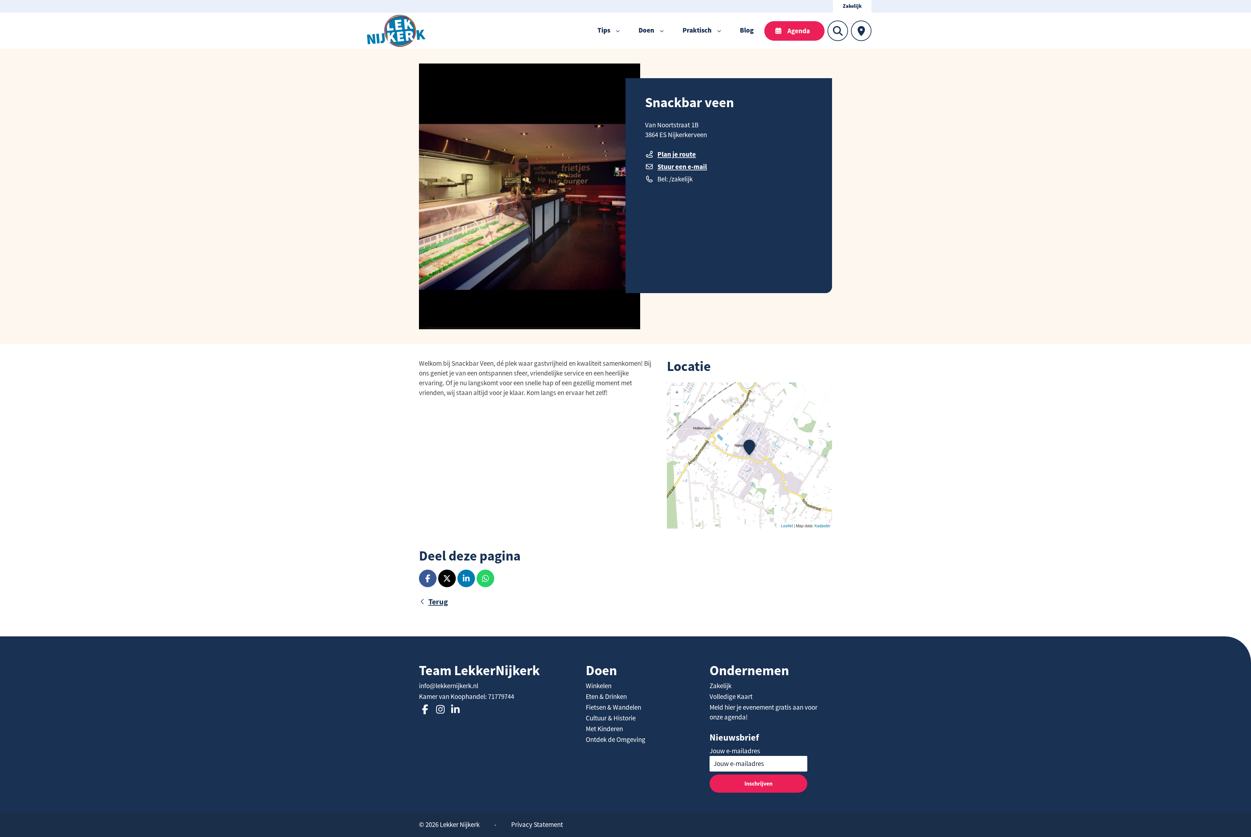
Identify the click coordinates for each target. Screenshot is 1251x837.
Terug (438, 602)
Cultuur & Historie (611, 718)
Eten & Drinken (606, 696)
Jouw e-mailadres (735, 751)
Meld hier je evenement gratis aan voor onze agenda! (763, 712)
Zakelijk (852, 6)
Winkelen (598, 686)
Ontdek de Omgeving (615, 739)
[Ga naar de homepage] (396, 31)
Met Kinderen (604, 729)
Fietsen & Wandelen (613, 707)
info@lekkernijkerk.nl (448, 686)
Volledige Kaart (731, 696)
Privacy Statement (537, 824)
